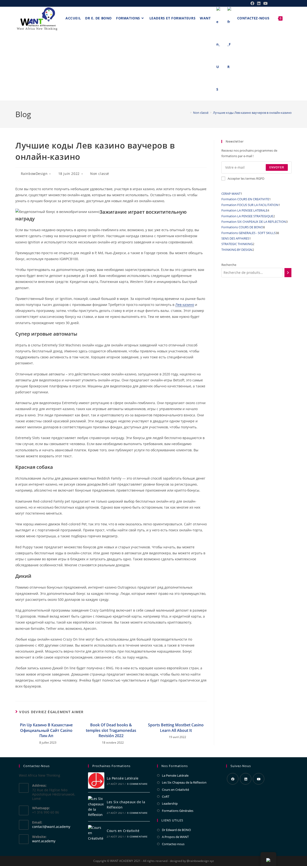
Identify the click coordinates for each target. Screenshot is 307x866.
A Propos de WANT (175, 837)
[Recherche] (288, 272)
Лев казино (184, 304)
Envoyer (276, 167)
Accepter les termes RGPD (246, 178)
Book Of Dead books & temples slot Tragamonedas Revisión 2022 (111, 730)
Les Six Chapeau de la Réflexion (184, 782)
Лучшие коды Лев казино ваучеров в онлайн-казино (252, 112)
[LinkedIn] (245, 779)
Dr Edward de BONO (176, 830)
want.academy (43, 841)
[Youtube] (258, 779)
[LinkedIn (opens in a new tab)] (259, 3)
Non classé (99, 173)
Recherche (228, 265)
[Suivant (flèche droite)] (298, 433)
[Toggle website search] (288, 18)
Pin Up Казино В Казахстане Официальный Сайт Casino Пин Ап (46, 730)
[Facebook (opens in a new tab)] (252, 3)
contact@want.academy (51, 826)
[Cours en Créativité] (96, 833)
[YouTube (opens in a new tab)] (265, 3)
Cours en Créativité (123, 830)
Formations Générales (177, 811)
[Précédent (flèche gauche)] (8, 433)
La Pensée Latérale (122, 778)
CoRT (165, 796)
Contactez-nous (173, 844)
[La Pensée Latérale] (96, 780)
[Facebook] (232, 779)
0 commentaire (137, 784)
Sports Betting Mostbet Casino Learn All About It (176, 727)
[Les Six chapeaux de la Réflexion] (96, 807)
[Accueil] (187, 112)
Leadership (170, 803)
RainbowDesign (34, 173)
